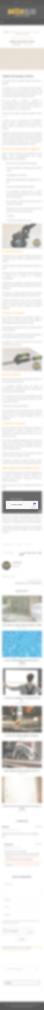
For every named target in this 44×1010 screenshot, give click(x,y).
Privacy (32, 507)
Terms (35, 507)
